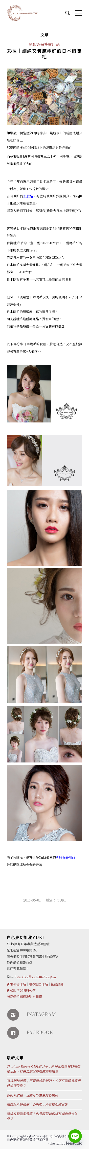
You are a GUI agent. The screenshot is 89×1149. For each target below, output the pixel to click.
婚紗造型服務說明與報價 (24, 996)
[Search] (65, 10)
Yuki (61, 900)
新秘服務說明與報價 (21, 990)
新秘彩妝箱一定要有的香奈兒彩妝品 (32, 1095)
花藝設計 (57, 984)
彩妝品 (28, 196)
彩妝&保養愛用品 (44, 44)
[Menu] (76, 10)
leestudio (74, 1143)
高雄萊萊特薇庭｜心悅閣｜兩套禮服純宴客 (37, 1104)
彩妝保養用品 (65, 857)
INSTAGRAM (41, 1014)
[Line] (75, 1136)
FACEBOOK (39, 1032)
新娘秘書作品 (16, 984)
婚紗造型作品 (38, 984)
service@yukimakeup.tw (36, 976)
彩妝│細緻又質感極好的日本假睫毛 (44, 53)
